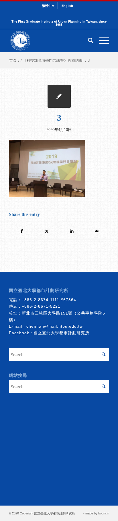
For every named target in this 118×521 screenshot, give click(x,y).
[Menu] (101, 40)
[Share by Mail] (96, 231)
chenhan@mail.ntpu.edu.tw (54, 326)
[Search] (87, 40)
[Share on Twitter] (46, 231)
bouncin (103, 513)
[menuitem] (48, 5)
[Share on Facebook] (21, 231)
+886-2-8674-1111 (40, 299)
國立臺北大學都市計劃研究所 (61, 333)
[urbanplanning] (49, 40)
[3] (59, 96)
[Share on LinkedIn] (71, 231)
